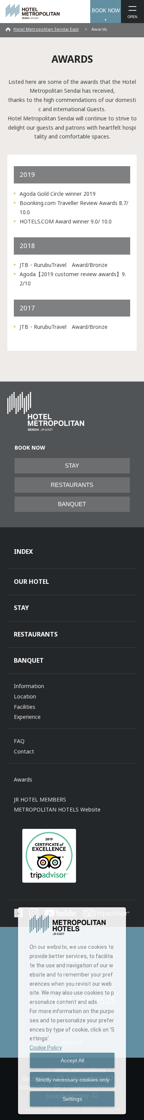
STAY (72, 466)
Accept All (72, 1060)
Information (29, 686)
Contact (24, 751)
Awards (23, 779)
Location (25, 696)
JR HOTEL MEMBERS (40, 799)
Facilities (24, 706)
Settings (72, 1099)
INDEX (23, 551)
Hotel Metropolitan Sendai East (46, 29)
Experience (27, 716)
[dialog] (72, 1010)
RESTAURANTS (72, 485)
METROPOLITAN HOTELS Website (57, 809)
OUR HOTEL (31, 581)
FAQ (19, 741)
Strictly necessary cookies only (72, 1080)
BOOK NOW (106, 10)
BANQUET (72, 504)
